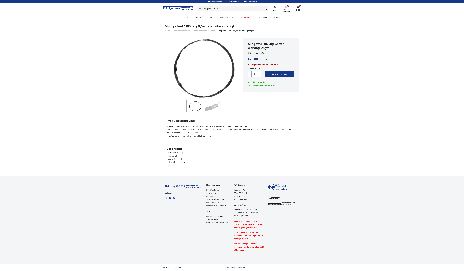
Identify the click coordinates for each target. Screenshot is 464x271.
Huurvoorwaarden (214, 202)
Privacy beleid (229, 268)
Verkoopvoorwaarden (215, 199)
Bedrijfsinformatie (213, 190)
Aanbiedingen (247, 17)
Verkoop (197, 17)
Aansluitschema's (213, 219)
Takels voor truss (200, 31)
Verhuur (210, 17)
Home (185, 17)
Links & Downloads (214, 216)
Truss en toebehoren (181, 31)
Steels (212, 31)
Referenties (263, 17)
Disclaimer (241, 268)
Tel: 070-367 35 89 (242, 196)
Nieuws (209, 196)
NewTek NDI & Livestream (217, 222)
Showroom (211, 193)
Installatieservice (227, 17)
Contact (277, 17)
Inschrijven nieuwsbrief (216, 206)
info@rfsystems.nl (241, 199)
